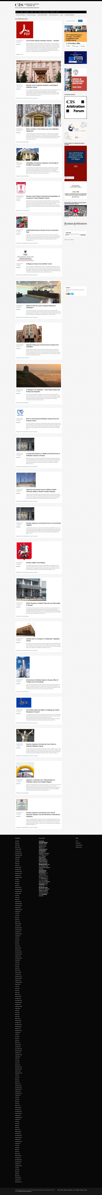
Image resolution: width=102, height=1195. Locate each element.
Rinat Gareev (19, 84)
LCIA (47, 873)
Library (22, 54)
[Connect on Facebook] (68, 294)
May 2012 (17, 1149)
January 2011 (18, 1179)
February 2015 (18, 1085)
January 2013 (18, 1133)
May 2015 (17, 1079)
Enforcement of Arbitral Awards (43, 860)
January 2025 (18, 869)
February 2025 (18, 867)
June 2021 (17, 939)
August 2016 (17, 1056)
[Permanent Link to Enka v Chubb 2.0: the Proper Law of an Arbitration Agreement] (38, 127)
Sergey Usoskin (20, 229)
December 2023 (18, 889)
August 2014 (17, 1095)
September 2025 (18, 855)
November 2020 (18, 954)
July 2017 (17, 1034)
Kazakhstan (42, 873)
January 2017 (18, 1046)
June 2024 (17, 881)
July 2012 (17, 1145)
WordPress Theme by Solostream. (25, 1191)
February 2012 (18, 1155)
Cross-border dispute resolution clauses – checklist (42, 41)
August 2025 (17, 857)
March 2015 (17, 1083)
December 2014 (18, 1087)
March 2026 (17, 847)
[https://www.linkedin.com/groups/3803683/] (72, 294)
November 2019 (18, 978)
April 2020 (17, 968)
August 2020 (17, 960)
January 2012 (18, 1157)
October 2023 (18, 893)
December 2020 (18, 952)
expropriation (45, 863)
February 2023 (18, 901)
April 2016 (17, 1062)
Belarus (41, 847)
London (40, 874)
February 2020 (18, 972)
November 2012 (18, 1137)
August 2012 (17, 1143)
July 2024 (17, 879)
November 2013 (18, 1113)
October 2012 (18, 1139)
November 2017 (18, 1026)
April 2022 (17, 919)
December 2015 (18, 1067)
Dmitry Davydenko (20, 40)
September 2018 (18, 1006)
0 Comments (18, 42)
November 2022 (18, 905)
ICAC (48, 864)
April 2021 (17, 943)
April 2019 (17, 992)
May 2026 (17, 843)
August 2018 (17, 1008)
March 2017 (17, 1042)
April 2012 (17, 1151)
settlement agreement (43, 891)
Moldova (43, 877)
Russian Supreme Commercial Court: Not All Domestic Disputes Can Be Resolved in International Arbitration (43, 814)
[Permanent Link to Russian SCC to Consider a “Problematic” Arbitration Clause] (25, 637)
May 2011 (17, 1171)
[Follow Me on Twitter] (70, 294)
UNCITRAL (41, 895)
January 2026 (18, 851)
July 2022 (17, 913)
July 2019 (17, 986)
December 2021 (18, 927)
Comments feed (79, 845)
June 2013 (17, 1123)
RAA (43, 881)
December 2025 (18, 853)
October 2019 (18, 980)
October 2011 (18, 1163)
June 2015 (17, 1077)
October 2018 (18, 1004)
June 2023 (17, 897)
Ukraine (44, 894)
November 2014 (18, 1089)
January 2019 (18, 998)
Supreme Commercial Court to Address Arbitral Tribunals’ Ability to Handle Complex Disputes (41, 490)
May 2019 (17, 990)
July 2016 (17, 1058)
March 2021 (17, 945)
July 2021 (17, 937)
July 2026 (17, 841)
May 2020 (17, 966)
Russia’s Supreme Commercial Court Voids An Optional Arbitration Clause (41, 745)
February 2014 (18, 1107)
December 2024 (18, 871)
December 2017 (18, 1024)
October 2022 (18, 907)
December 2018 (18, 1000)
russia (41, 884)
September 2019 (18, 982)
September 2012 (18, 1141)
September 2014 (18, 1093)
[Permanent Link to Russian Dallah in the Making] (24, 561)
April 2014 (17, 1103)
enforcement (42, 859)
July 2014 (17, 1097)
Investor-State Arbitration (42, 14)
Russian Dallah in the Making (35, 563)
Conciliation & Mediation (69, 14)
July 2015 (17, 1075)
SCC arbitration (45, 889)
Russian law (43, 887)
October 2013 (18, 1115)
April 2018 (17, 1016)
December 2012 (18, 1135)
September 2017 (18, 1030)
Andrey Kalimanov (20, 344)
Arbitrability (41, 841)
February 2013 (18, 1131)
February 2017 (18, 1044)
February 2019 (18, 996)
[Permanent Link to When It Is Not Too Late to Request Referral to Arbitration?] (38, 304)
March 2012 (17, 1153)
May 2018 (17, 1014)
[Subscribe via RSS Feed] (66, 294)
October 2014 (18, 1091)
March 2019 (17, 994)
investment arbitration (43, 871)
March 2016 (17, 1064)
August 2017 (17, 1032)
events (40, 863)
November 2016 (18, 1050)
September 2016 (18, 1054)
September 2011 (18, 1165)
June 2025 (17, 861)
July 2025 (17, 859)
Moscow (44, 879)
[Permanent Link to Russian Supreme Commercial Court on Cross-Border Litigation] (25, 521)
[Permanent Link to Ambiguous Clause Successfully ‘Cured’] (25, 262)
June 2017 (17, 1036)
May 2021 (17, 941)
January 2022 (18, 925)
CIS (44, 847)
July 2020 (17, 962)
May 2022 (17, 917)
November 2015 (18, 1069)
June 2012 (17, 1147)
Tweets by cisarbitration (69, 239)
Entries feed (78, 843)
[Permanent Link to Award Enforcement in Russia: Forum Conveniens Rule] (22, 229)
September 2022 (18, 909)
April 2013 (17, 1127)
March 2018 (17, 1018)
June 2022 (17, 915)
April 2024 (17, 885)
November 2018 (18, 1002)
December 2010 (18, 1181)
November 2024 (18, 873)
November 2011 (18, 1161)
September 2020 (18, 958)
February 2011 (18, 1177)
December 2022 (18, 903)
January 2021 (18, 950)
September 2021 (18, 933)
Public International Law (54, 14)
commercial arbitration (43, 849)
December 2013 (18, 1111)
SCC (40, 889)
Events (61, 14)
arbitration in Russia (42, 845)
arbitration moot (42, 846)
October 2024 (18, 875)
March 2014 (17, 1105)
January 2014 (18, 1109)
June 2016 (17, 1060)
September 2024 (18, 877)
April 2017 (17, 1040)
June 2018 (17, 1012)
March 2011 (17, 1175)
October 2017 (18, 1028)
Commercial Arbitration (20, 14)
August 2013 (17, 1119)
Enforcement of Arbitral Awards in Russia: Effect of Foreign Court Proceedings (42, 681)
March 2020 (17, 970)
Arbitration (43, 842)
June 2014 (17, 1099)
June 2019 (17, 988)
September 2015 (18, 1073)
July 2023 (17, 895)
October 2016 (18, 1052)
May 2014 (17, 1101)
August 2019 (17, 984)
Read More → (18, 44)
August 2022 (17, 911)
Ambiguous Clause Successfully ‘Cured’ (39, 264)
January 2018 (18, 1022)
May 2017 (17, 1038)
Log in (77, 841)
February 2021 (18, 948)
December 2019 (18, 976)
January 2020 (18, 974)
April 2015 (17, 1081)
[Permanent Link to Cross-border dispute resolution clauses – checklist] (24, 39)
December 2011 (18, 1159)
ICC (40, 866)
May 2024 (17, 883)
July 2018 (17, 1010)
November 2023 (18, 891)
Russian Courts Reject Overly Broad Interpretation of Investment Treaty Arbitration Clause (43, 197)
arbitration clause (43, 843)
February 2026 (18, 849)
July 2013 (17, 1121)
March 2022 (17, 921)
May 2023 (17, 899)
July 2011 (17, 1167)
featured (43, 864)
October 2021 (18, 931)
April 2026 (17, 845)
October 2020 (18, 956)
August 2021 (17, 935)
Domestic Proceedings (31, 14)
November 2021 (18, 929)
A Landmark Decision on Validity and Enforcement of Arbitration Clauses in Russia (43, 454)
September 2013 (18, 1117)
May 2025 (17, 863)
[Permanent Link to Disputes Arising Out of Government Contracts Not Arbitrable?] (29, 343)
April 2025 (17, 865)
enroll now (66, 217)
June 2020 (17, 964)
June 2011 (17, 1169)
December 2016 (18, 1048)
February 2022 (18, 923)
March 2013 (17, 1129)
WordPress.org (79, 847)
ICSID (43, 866)
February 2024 (18, 887)
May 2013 (17, 1125)
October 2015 (18, 1071)
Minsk (40, 877)
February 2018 (18, 1020)
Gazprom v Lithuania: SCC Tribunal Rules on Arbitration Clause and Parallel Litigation (40, 781)
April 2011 (17, 1173)
